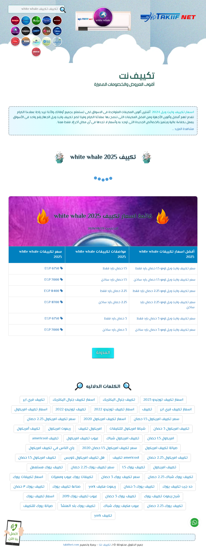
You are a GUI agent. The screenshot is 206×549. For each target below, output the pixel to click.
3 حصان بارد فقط (115, 318)
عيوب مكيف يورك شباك (121, 506)
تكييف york (103, 516)
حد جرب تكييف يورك (178, 487)
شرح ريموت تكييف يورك (162, 496)
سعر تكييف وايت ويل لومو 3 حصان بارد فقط (166, 318)
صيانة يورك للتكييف (38, 506)
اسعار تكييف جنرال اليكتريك (74, 400)
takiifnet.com (71, 545)
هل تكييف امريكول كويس (84, 458)
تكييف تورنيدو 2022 (70, 409)
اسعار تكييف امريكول (30, 409)
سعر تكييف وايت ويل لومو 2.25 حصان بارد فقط (164, 291)
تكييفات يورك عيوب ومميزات (72, 477)
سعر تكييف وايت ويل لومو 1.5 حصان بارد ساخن (164, 279)
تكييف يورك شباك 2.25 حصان (170, 477)
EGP (51, 268)
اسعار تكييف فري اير (176, 409)
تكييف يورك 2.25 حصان (165, 506)
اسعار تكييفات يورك (28, 477)
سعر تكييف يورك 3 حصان (120, 477)
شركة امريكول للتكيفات (127, 429)
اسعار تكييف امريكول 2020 (104, 419)
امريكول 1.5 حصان (160, 438)
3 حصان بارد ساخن (115, 330)
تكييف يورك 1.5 (133, 467)
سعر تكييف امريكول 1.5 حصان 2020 (109, 448)
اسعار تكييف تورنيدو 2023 (163, 400)
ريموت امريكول (59, 429)
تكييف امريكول (164, 467)
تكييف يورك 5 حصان (139, 487)
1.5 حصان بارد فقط (115, 268)
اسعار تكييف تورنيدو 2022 (114, 409)
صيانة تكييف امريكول (161, 448)
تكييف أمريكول (28, 429)
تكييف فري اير (34, 400)
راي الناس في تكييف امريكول (51, 448)
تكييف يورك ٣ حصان (28, 487)
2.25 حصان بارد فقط (113, 291)
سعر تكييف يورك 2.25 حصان (92, 467)
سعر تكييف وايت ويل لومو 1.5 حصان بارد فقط (165, 268)
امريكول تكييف (90, 429)
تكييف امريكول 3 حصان (171, 429)
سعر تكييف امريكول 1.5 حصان (156, 419)
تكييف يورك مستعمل (46, 467)
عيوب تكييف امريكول (82, 438)
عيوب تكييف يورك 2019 (79, 496)
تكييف (147, 409)
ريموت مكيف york (102, 487)
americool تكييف (126, 458)
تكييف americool (45, 438)
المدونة (103, 352)
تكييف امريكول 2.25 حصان (167, 458)
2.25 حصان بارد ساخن (113, 302)
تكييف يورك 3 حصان (120, 496)
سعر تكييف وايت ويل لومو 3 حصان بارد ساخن (165, 330)
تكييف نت (105, 545)
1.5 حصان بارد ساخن (114, 279)
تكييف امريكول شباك (122, 438)
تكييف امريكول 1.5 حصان (37, 458)
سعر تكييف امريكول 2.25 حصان (51, 419)
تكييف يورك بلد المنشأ (78, 506)
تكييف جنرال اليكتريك (119, 400)
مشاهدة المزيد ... (183, 129)
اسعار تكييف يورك (40, 496)
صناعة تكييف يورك (66, 487)
